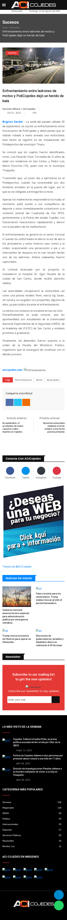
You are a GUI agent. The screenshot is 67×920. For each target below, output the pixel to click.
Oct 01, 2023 (14, 112)
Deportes (31, 829)
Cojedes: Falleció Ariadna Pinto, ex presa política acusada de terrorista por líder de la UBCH (36, 742)
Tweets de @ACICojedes (17, 566)
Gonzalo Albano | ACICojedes (18, 108)
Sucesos (14, 27)
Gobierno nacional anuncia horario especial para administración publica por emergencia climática (15, 616)
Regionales (31, 807)
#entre (39, 379)
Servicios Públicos (31, 835)
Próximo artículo (50, 418)
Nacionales (31, 840)
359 (34, 112)
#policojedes (53, 379)
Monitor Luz (31, 846)
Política (31, 818)
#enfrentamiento (23, 379)
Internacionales (31, 824)
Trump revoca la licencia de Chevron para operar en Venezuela (16, 638)
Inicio (5, 27)
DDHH (31, 813)
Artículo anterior (17, 418)
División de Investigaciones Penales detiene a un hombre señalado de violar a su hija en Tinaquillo (37, 771)
